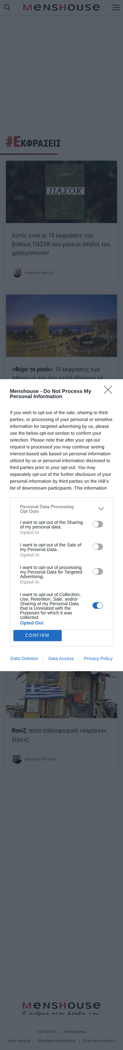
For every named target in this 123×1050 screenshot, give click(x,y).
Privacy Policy (98, 658)
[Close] (110, 392)
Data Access (61, 658)
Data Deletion (24, 658)
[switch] (97, 524)
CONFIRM (37, 635)
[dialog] (61, 525)
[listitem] (61, 508)
